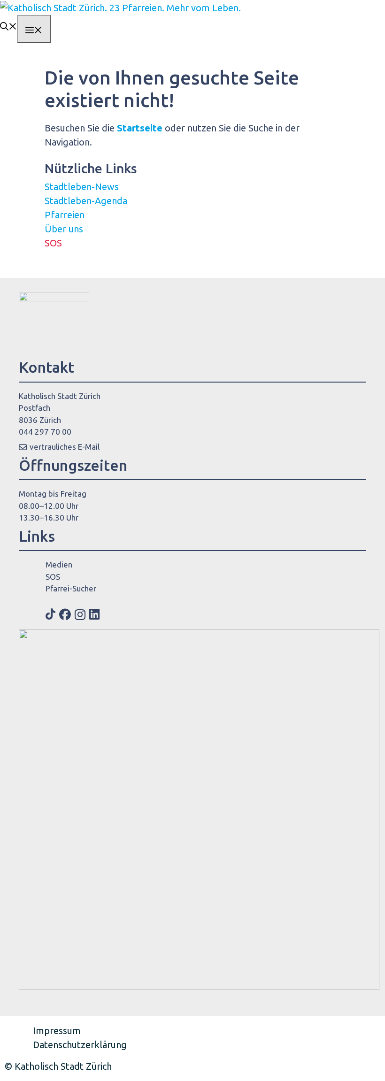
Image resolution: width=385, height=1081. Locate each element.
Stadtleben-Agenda (86, 200)
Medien (59, 564)
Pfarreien (65, 214)
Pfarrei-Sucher (71, 588)
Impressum (57, 1030)
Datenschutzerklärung (80, 1044)
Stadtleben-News (82, 186)
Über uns (64, 228)
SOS (53, 243)
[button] (8, 25)
